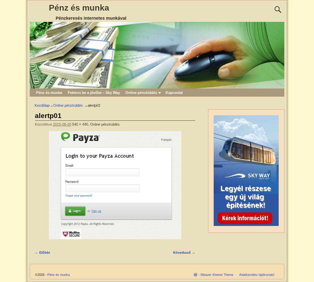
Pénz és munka (79, 7)
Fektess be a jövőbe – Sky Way (94, 92)
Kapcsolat (174, 92)
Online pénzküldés (141, 92)
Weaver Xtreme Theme (216, 275)
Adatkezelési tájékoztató (256, 275)
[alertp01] (115, 188)
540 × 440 (80, 124)
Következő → (184, 252)
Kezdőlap (42, 105)
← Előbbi (42, 252)
